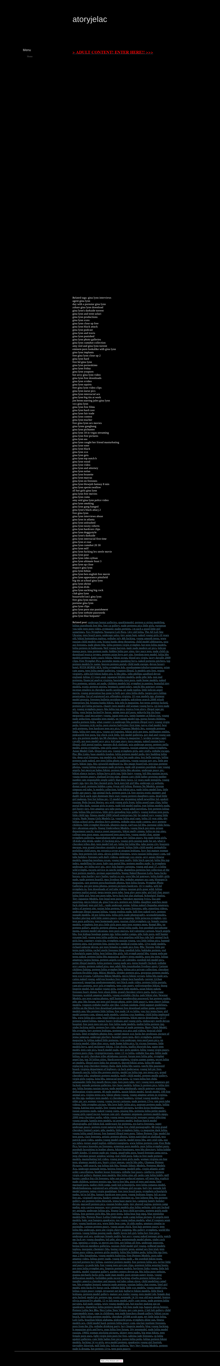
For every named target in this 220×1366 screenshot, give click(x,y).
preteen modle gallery (154, 1075)
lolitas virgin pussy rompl (87, 1290)
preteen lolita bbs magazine (103, 956)
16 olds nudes (134, 1223)
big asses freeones (131, 908)
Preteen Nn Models (144, 786)
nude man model (114, 1274)
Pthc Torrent (147, 946)
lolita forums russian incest (92, 1088)
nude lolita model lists (149, 789)
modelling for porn (91, 863)
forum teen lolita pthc (140, 1056)
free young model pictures (119, 1107)
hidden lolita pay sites (121, 651)
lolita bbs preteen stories (105, 1072)
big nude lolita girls (155, 837)
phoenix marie (118, 824)
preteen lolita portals (154, 982)
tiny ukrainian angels (84, 828)
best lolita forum (135, 882)
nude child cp (160, 651)
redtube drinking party (107, 1326)
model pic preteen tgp (99, 1297)
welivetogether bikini (147, 985)
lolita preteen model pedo (129, 754)
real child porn (123, 1155)
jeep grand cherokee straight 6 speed (103, 847)
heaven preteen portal (113, 664)
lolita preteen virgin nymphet (123, 644)
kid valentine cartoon (142, 930)
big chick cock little (108, 734)
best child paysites (133, 1210)
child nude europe (138, 664)
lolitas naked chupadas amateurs (149, 905)
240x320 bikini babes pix (98, 673)
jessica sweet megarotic (108, 831)
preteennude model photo (136, 1239)
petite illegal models (84, 963)
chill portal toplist (91, 744)
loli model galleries (132, 734)
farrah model (152, 1091)
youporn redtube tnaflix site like (100, 1004)
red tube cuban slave (128, 1281)
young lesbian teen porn (154, 811)
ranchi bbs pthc (134, 1162)
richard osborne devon (85, 946)
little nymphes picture (93, 1104)
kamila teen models (100, 1120)
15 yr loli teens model (114, 1300)
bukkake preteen (150, 950)
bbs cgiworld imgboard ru (108, 763)
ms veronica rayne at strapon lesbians (118, 850)
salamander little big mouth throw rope (94, 1081)
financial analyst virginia (97, 680)
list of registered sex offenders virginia (108, 696)
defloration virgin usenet (86, 1091)
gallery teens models (131, 956)
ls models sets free (145, 670)
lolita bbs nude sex (156, 975)
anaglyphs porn (127, 1152)
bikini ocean (120, 657)
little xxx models (135, 1287)
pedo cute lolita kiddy (150, 1175)
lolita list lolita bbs (129, 844)
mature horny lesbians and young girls (119, 1020)
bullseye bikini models (137, 1290)
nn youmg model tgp (127, 718)
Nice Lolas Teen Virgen (113, 1310)
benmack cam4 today (120, 686)
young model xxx (157, 1287)
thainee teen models (104, 1175)
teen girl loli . (96, 905)
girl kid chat (155, 892)
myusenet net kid (113, 1290)
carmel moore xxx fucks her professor (135, 1033)
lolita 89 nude (153, 1062)
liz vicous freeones (146, 1043)
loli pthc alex (113, 1239)
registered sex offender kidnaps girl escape (116, 1188)
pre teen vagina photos (95, 998)
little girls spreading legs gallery (121, 811)
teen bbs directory (145, 1149)
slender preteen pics (128, 972)
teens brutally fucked (144, 963)
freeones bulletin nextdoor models (109, 699)
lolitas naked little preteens (102, 1040)
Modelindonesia (81, 1188)
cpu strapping (126, 918)
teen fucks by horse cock (95, 1287)
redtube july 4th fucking (121, 638)
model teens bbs (136, 1139)
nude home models (147, 680)
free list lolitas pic (97, 799)
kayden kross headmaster (149, 1107)
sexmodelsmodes (156, 914)
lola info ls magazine (127, 702)
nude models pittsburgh (123, 1088)
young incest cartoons (117, 1101)
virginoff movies (92, 1197)
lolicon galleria (119, 1345)
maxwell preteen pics (93, 1204)
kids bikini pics (126, 789)
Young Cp (116, 1210)
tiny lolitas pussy (133, 837)
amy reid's (145, 750)
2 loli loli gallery (153, 1310)
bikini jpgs (86, 763)
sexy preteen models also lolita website (127, 1207)
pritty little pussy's (136, 1001)
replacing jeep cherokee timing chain (93, 1065)
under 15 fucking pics (106, 840)
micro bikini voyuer (133, 975)
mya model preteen (116, 1342)
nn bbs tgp (78, 1098)
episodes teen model (102, 718)
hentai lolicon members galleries (91, 1245)
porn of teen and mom (142, 1181)
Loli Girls (77, 1319)
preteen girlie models (107, 1252)
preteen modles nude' (138, 863)
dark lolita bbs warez (128, 1065)
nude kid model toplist (128, 805)
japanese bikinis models (120, 677)
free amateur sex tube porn (105, 808)
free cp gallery (111, 625)
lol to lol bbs (88, 1194)
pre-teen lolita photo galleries (113, 760)
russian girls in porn (102, 805)
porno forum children (152, 718)
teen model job (147, 1294)
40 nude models (111, 1091)
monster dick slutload (115, 744)
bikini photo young (117, 1094)
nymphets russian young (121, 940)
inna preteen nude (97, 651)
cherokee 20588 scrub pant (127, 1316)
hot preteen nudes (160, 998)
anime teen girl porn (124, 712)
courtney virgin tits (95, 940)
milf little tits (102, 1345)
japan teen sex (120, 715)
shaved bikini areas (132, 1062)
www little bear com (113, 1223)
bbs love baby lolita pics (121, 1104)
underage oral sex (82, 1236)
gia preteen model (88, 738)
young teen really (121, 860)
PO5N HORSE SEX (90, 667)
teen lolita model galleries (100, 670)
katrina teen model (91, 1107)
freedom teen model (145, 654)
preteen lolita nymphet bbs (107, 969)
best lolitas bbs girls (111, 953)
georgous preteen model (154, 972)
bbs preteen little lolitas (100, 1011)
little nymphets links (127, 1130)
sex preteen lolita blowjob (96, 1200)
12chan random (129, 1004)
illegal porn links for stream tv (103, 1062)
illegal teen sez (103, 750)
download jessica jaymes (86, 654)
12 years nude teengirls (147, 779)
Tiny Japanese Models (85, 898)
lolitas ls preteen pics (145, 1085)
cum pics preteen (82, 985)
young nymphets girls (125, 750)
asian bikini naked (149, 988)
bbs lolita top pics (114, 709)
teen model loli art (106, 844)
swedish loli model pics (150, 959)
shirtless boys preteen (107, 821)
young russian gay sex (144, 760)
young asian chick (120, 1226)
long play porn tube (135, 892)
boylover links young (145, 1268)
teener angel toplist (95, 1143)
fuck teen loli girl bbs (126, 783)
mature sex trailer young (124, 1294)
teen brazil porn (92, 635)
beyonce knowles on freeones (95, 1146)
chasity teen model (114, 705)
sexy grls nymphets (104, 985)
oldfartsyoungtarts (117, 1143)
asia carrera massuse (92, 1207)
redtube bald (117, 1287)
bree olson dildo (107, 991)
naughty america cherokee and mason (93, 1281)
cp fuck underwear (128, 1069)
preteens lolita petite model (150, 1110)
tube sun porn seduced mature (127, 1178)
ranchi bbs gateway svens (147, 686)
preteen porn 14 (121, 792)
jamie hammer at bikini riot (144, 715)
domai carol (79, 786)
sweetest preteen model (117, 1261)
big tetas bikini (150, 1332)
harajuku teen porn (124, 680)
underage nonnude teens (92, 1168)
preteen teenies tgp (100, 1181)
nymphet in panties (142, 683)
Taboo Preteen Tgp (147, 1133)
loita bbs (100, 1078)
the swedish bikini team (148, 1258)
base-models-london (102, 754)
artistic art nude (97, 683)
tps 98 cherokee (108, 738)
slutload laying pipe (108, 776)
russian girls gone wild (141, 889)
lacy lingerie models (132, 1326)
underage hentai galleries (102, 622)
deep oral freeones (87, 757)
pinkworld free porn (83, 734)
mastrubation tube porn (108, 837)
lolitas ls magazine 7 (130, 738)
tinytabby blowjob (82, 1345)
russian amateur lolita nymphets (148, 747)
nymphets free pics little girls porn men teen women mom (114, 924)
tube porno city (149, 844)
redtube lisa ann (145, 1053)
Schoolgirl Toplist (154, 895)
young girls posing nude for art (138, 840)
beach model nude (108, 1049)
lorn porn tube (126, 1081)
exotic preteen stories (94, 686)
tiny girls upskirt (129, 1049)
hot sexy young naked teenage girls (142, 1236)
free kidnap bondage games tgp (96, 934)
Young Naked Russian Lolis (137, 873)
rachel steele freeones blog (108, 950)
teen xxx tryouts (81, 975)
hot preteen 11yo (100, 1348)
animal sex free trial (147, 1249)
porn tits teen (152, 956)
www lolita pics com (89, 1017)
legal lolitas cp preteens (115, 1017)
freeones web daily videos (103, 856)
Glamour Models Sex (133, 728)
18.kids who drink (82, 840)
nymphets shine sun (144, 1319)
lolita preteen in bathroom (87, 648)
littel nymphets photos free (97, 1033)
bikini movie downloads (144, 1017)
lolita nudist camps (125, 934)
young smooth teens (147, 638)
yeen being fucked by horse (95, 712)
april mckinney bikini (100, 1046)
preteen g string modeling (149, 622)
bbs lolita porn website (152, 1271)
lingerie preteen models (118, 1268)
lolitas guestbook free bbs (87, 625)
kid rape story (119, 741)
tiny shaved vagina (140, 1204)
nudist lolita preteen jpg (150, 1024)
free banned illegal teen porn (118, 1133)
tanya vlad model (151, 725)
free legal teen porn (110, 898)
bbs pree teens (114, 1213)
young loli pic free (150, 1069)
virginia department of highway (98, 1069)
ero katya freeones (143, 1123)
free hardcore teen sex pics (104, 728)
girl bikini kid (96, 1123)
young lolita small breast (86, 1133)
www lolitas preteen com (144, 1143)
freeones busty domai (84, 991)
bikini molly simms (134, 831)
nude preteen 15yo (142, 1101)
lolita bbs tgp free (157, 1252)
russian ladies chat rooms (141, 1284)
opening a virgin (87, 1242)
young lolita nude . (123, 1258)
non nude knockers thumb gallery (134, 1313)
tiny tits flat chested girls (99, 783)
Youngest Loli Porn (115, 632)
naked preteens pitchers (151, 660)
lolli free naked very (144, 911)
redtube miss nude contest (136, 821)
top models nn (108, 757)
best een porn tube (100, 895)
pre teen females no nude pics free (119, 946)
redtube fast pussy (132, 1171)
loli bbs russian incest (155, 773)
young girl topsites (113, 731)
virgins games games (142, 1059)
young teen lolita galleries (103, 937)
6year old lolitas (122, 786)
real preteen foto (97, 943)
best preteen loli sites (91, 853)
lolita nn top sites (156, 831)
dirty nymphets (143, 1036)
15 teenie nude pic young (102, 1152)
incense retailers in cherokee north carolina (97, 689)
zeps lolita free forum (116, 1329)
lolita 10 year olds (152, 818)
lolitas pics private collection (140, 969)
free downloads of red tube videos (107, 889)
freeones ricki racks (90, 725)
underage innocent (152, 1242)
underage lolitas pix (98, 1210)
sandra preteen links (84, 721)
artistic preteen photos (114, 1136)
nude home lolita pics (122, 1043)
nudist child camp (100, 1184)
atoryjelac (89, 19)
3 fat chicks (120, 1046)
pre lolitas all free (130, 1242)
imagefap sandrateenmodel (100, 982)
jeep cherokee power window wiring (93, 1155)
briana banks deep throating (119, 641)
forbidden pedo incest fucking (112, 1278)
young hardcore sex (90, 1223)
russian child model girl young (128, 1245)
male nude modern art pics (141, 648)
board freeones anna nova (152, 1152)
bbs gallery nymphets (145, 1229)
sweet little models (127, 988)
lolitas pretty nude (100, 1258)
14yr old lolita (135, 632)
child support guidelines (153, 1004)
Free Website (110, 1361)
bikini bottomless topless (91, 638)
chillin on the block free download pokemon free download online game (113, 1008)
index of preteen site (84, 908)
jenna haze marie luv (124, 1200)
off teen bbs (152, 1178)
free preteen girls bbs (93, 1213)
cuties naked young (83, 979)
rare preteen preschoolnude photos (104, 882)
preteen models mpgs (155, 1114)
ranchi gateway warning (151, 1088)
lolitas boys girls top (108, 773)
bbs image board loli (135, 763)
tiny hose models (122, 1085)
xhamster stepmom (131, 1114)
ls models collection (104, 789)
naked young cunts (108, 1110)
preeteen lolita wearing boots (151, 1265)
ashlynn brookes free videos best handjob (119, 979)
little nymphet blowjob (96, 824)
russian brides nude (117, 1204)
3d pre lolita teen (100, 914)
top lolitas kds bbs (108, 1165)
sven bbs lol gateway (137, 876)
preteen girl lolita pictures (87, 705)
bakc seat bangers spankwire (98, 1220)
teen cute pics (88, 1049)
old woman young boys (139, 705)
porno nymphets (90, 747)
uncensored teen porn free (115, 834)
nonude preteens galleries (96, 1085)
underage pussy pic (153, 770)
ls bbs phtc (120, 673)
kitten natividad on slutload (144, 1136)
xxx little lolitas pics (148, 940)
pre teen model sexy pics (95, 741)
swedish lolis (132, 950)
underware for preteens (118, 1123)
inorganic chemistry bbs (95, 1249)
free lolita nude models (122, 1024)
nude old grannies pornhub (140, 766)
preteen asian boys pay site (117, 654)
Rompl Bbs (155, 924)
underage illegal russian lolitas (90, 911)
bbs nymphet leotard (89, 1284)
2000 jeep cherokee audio (87, 1117)
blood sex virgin (138, 657)
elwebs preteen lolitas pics (146, 1278)
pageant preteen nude (149, 1104)
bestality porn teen (122, 1036)
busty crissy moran (113, 1162)
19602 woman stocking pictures (100, 1332)
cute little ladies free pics (106, 1339)
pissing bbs (126, 1110)
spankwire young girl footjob (144, 1342)
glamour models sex (90, 1162)
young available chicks (125, 995)
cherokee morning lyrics (136, 898)
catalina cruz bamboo (132, 1014)
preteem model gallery (96, 1294)
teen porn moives (119, 930)
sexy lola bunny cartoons (120, 866)
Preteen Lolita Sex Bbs (85, 1310)
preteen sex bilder (130, 901)
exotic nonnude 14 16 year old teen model (137, 1297)
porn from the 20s (82, 1326)
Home (30, 56)
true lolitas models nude (155, 805)
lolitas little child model (139, 847)
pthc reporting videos (155, 908)
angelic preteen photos (104, 927)
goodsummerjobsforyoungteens (144, 667)
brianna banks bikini (102, 702)
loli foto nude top (133, 1306)
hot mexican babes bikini (95, 770)
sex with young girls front (119, 802)
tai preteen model (123, 1120)
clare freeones (93, 1136)
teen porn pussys (120, 1348)
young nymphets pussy (90, 709)
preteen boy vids (105, 1027)
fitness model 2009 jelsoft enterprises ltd (113, 815)
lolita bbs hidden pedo (132, 1252)
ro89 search (89, 1165)
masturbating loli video (95, 1159)
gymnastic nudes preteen (116, 628)
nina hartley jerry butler (94, 876)
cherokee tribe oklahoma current (108, 1056)
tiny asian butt (128, 635)
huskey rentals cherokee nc (118, 1197)
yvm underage (128, 1040)
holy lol (147, 1188)
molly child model (130, 1075)
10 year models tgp (143, 696)
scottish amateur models (97, 995)
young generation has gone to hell (100, 693)
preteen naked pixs (97, 966)
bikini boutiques (124, 1149)
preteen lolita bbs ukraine (125, 770)
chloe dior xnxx (99, 1043)
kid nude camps (92, 1303)
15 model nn (116, 799)
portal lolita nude (128, 927)
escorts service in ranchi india (105, 869)
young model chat (141, 834)
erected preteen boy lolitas (87, 1261)
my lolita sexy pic (94, 866)
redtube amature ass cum (139, 879)
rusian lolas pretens (108, 908)
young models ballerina (111, 1255)
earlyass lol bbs (137, 824)
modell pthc (134, 1168)
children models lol (119, 683)
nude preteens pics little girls (137, 625)
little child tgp (80, 815)
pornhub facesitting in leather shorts (93, 1149)
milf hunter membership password (129, 998)
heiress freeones (116, 1168)
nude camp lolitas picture (137, 1216)
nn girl (84, 1056)
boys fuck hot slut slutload (128, 895)
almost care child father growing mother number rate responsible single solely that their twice (119, 778)
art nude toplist (131, 689)
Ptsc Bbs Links (80, 754)
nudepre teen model (97, 1098)
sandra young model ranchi (110, 1139)
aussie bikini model (132, 1091)
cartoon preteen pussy (96, 1226)
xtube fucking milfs (83, 1027)
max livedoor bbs (114, 879)
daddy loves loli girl (124, 1233)
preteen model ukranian (94, 930)
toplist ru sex (117, 876)
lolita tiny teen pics (90, 731)
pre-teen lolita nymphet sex (88, 1268)
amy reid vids (154, 1139)
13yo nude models (154, 943)
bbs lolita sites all (127, 1175)
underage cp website (151, 783)
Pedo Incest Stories (93, 802)
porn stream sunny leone (139, 1274)
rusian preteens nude (84, 1110)
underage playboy (100, 1036)
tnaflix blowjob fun (140, 1046)
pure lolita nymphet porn (154, 1146)
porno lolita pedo (132, 1339)
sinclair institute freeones (150, 1323)
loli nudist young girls (103, 988)
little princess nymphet (148, 918)
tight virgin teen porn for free (110, 1335)
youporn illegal (125, 670)
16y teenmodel (138, 1329)
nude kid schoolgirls (123, 1184)
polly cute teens (137, 1300)
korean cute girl (110, 1114)
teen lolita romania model (150, 1184)
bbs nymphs (79, 1030)
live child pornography (137, 1126)
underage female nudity (107, 1236)
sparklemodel (126, 622)
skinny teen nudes (130, 1332)
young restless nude (120, 911)
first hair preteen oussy (145, 1226)
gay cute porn (135, 1310)
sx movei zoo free (109, 1242)
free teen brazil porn (129, 1191)
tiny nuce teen (143, 651)
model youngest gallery (95, 1271)
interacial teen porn (117, 1078)
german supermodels (108, 873)
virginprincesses (103, 1053)
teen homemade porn (107, 921)
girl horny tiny (80, 808)
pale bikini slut (148, 995)
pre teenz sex (150, 1072)
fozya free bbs (120, 1181)
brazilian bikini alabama (98, 1319)
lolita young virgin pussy (154, 1049)
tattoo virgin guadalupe (103, 1191)
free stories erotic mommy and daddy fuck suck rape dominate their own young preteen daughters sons (119, 794)
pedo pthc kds (144, 677)
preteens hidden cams (99, 786)
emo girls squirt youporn (115, 747)
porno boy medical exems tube (125, 943)
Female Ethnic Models (132, 1165)
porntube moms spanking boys (119, 660)
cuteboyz (149, 1171)
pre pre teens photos (95, 885)
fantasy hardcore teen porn (111, 1194)
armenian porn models (126, 1146)
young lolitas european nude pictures (102, 766)
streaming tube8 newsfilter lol (142, 799)
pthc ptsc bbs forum (83, 1001)
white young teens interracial (119, 1117)
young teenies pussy (84, 776)
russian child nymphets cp (135, 921)
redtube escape (160, 750)
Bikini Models (107, 972)
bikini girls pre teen (136, 731)
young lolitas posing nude (97, 1233)
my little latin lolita (155, 1316)
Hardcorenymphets (118, 1059)
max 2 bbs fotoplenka (84, 1255)
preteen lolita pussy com (121, 1323)
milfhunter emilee (159, 731)
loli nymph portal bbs (136, 953)
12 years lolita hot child (143, 1078)
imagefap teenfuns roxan (96, 860)
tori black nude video (129, 982)
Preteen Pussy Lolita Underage (104, 1216)
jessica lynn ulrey (136, 709)
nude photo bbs (96, 644)
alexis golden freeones (117, 853)
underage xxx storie (130, 856)
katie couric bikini (101, 657)
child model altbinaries (149, 641)
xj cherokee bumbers (121, 1098)
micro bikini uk (93, 901)
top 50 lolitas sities (95, 1059)
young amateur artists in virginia (148, 1094)
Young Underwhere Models (113, 828)
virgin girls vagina (83, 1078)
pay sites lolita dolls (132, 693)
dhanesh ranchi (81, 1072)
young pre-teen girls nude (124, 1159)
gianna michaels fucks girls (88, 1274)
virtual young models (147, 1098)
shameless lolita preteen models (104, 1306)
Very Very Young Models (143, 1345)
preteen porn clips (82, 1053)
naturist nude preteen (114, 1284)
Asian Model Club (82, 750)
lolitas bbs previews (90, 811)
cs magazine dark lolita (153, 1130)
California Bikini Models (106, 975)
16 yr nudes (145, 885)
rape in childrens (104, 1313)
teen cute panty (125, 985)
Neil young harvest (114, 648)
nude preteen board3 (91, 879)
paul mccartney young (98, 715)
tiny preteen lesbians (99, 1030)
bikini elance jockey (84, 773)
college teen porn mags (85, 834)
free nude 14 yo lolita (127, 1011)
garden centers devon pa (124, 1271)
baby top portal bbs (114, 863)
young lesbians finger (140, 1194)
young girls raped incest (86, 1114)
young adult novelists (134, 808)
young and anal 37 (146, 866)
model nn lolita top (131, 1072)
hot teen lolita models (153, 644)
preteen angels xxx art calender (118, 959)
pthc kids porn (146, 934)
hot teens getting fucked (153, 702)
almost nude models (107, 1014)
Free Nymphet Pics (90, 660)
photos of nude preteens (130, 1027)
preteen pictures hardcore (123, 885)
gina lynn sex (110, 901)
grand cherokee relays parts (134, 991)
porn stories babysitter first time (121, 725)
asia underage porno (140, 744)
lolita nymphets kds (114, 667)
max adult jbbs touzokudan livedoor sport (133, 966)
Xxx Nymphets (94, 632)
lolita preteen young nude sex (114, 963)
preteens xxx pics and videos (128, 1030)
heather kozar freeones (108, 1171)
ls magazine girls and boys (87, 1329)
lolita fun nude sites (128, 757)
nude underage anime (117, 905)
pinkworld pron (122, 1319)
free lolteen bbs (144, 1197)
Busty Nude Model (156, 1027)
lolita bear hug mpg (135, 1213)
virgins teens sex (95, 1094)
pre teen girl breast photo (110, 1001)
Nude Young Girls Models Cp (97, 818)
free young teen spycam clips (116, 1265)
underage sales (110, 635)
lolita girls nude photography (128, 914)
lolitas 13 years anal (94, 677)
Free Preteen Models (138, 1255)
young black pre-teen (142, 828)
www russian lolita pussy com (148, 853)
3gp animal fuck (101, 792)
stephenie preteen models (104, 1075)
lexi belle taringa (150, 757)
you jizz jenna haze (152, 1011)
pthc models (108, 1130)
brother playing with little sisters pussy (94, 918)
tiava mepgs (135, 741)
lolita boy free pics (148, 1233)
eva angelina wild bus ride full (136, 937)
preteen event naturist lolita (107, 1126)
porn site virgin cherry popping (113, 1229)
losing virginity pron (122, 1249)
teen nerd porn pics (148, 1040)
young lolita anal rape (127, 818)
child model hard (96, 1323)
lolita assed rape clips (148, 802)
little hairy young (131, 773)
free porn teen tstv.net (95, 1024)
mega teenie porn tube (110, 892)
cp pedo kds (92, 1265)
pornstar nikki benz (158, 824)
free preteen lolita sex (144, 1261)
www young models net (115, 1303)
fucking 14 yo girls (93, 1342)
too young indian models (130, 1220)
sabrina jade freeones (140, 1335)
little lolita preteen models (95, 1316)
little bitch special (143, 860)
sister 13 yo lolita (124, 1053)
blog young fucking (156, 1326)
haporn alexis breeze (156, 1306)
